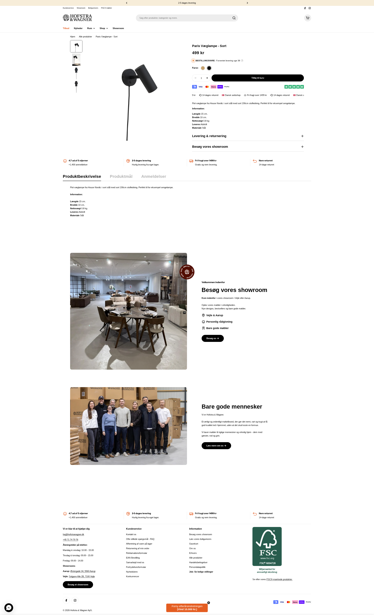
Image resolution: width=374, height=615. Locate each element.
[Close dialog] (250, 280)
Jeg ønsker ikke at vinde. (219, 332)
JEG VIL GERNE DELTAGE (220, 324)
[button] (8, 607)
